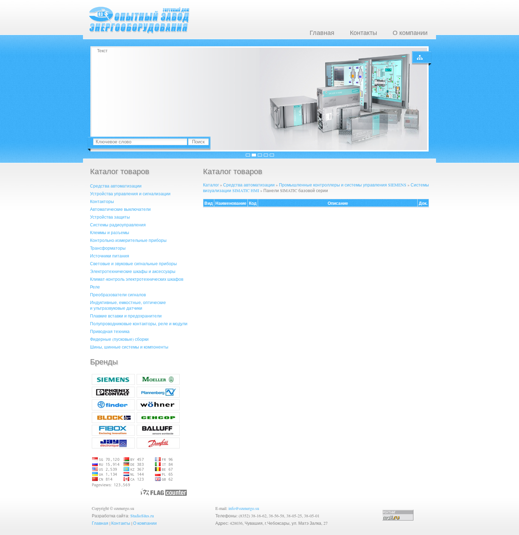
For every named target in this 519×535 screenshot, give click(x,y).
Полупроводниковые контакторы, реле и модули (138, 323)
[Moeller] (158, 383)
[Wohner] (158, 408)
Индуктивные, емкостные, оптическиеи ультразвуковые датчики (128, 305)
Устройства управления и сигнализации (130, 193)
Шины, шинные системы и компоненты (129, 347)
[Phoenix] (113, 396)
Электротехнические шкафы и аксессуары (132, 271)
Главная (322, 32)
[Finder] (113, 408)
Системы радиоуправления (118, 224)
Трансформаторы (108, 248)
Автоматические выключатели (120, 209)
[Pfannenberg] (158, 396)
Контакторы (102, 201)
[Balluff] (158, 434)
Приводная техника (110, 331)
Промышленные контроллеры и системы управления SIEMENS (342, 185)
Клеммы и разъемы (109, 232)
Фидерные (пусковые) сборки (119, 339)
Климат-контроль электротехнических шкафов (136, 279)
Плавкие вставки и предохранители (126, 316)
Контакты (363, 32)
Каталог (211, 185)
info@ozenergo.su (243, 508)
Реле (95, 287)
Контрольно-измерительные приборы (128, 240)
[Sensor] (158, 421)
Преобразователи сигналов (118, 294)
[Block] (113, 421)
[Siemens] (113, 383)
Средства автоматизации (116, 186)
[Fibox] (113, 434)
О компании (410, 32)
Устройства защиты (110, 217)
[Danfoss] (158, 447)
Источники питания (109, 255)
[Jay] (113, 447)
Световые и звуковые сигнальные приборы (133, 263)
